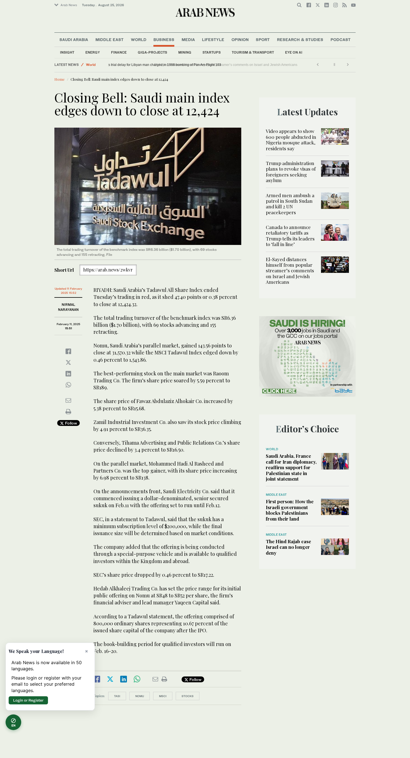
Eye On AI (293, 52)
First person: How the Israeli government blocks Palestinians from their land (289, 509)
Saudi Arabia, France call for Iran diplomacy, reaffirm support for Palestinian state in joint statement (291, 467)
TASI (117, 696)
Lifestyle (213, 39)
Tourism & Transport (253, 52)
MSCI (163, 696)
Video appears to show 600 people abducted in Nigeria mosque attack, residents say (291, 139)
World (138, 39)
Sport (263, 39)
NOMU (139, 696)
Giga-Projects (152, 52)
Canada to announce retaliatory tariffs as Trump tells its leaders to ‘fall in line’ (290, 235)
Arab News (69, 5)
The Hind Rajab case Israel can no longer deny (288, 547)
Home (59, 79)
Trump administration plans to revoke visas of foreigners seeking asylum (291, 171)
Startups (211, 52)
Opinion (240, 39)
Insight (67, 52)
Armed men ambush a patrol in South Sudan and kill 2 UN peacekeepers (290, 203)
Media (188, 39)
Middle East (109, 39)
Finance (119, 52)
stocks (188, 696)
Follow (70, 423)
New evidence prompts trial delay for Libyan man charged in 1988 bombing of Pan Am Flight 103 (184, 65)
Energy (92, 52)
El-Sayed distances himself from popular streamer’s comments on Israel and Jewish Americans (290, 270)
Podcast (341, 39)
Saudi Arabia (73, 39)
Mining (184, 52)
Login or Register (28, 700)
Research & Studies (300, 39)
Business (163, 39)
